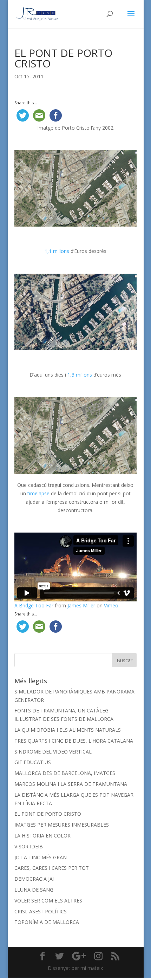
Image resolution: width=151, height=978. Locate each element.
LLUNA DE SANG (33, 889)
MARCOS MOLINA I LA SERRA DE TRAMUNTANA (70, 784)
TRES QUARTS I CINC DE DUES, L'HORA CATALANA (73, 740)
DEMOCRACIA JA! (34, 878)
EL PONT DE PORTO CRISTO (47, 813)
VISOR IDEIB (28, 846)
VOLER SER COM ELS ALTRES (48, 900)
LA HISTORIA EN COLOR (42, 835)
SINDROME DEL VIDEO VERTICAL (53, 751)
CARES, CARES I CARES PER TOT (51, 868)
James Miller (81, 605)
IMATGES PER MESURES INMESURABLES (61, 824)
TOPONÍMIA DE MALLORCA (46, 922)
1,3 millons (80, 374)
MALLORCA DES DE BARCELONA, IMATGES (64, 773)
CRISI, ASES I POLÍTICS (40, 911)
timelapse (38, 493)
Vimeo (111, 605)
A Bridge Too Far (33, 605)
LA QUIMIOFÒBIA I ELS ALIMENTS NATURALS (67, 729)
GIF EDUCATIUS (32, 762)
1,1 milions (57, 251)
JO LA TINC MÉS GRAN (40, 857)
